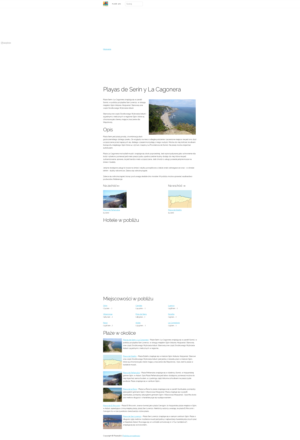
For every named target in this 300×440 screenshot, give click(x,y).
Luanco (171, 306)
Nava (105, 323)
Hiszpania (107, 49)
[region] (150, 27)
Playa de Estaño (175, 210)
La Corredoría (174, 323)
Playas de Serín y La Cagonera (135, 340)
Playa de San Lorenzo (132, 416)
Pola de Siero (141, 314)
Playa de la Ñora (130, 389)
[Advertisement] (150, 68)
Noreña (171, 314)
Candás (139, 306)
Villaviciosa (107, 314)
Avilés (138, 323)
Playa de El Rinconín (111, 406)
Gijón (105, 306)
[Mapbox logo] (6, 43)
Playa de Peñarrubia (111, 210)
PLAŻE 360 (116, 4)
